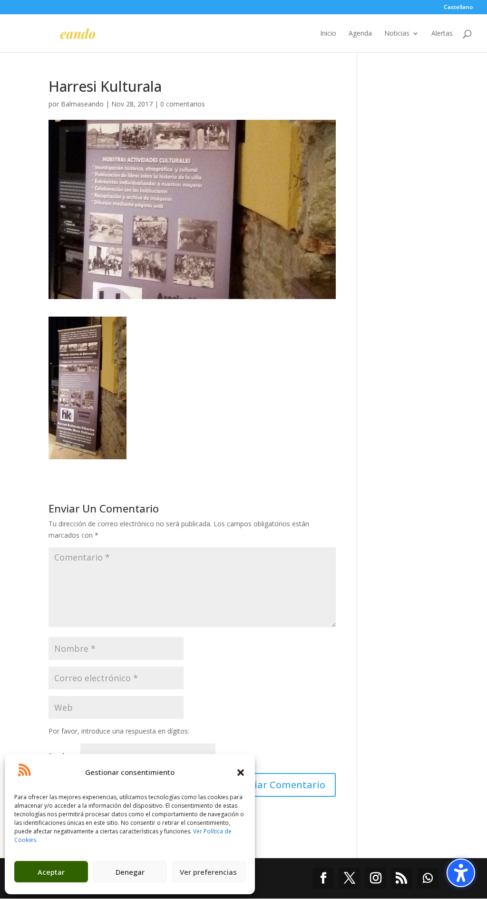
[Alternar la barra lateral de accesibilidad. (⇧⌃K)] (461, 873)
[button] (240, 772)
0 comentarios (182, 103)
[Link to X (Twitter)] (349, 878)
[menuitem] (458, 9)
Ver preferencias (208, 872)
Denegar (130, 872)
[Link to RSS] (401, 878)
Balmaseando (82, 103)
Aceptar (51, 872)
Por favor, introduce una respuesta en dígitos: (119, 730)
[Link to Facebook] (323, 878)
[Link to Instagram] (375, 878)
